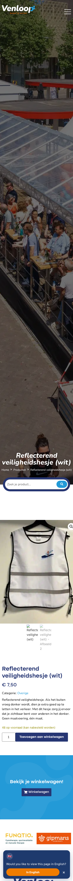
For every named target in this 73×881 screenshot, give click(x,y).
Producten (19, 470)
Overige (22, 693)
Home (5, 470)
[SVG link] (67, 11)
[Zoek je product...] (36, 484)
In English (33, 872)
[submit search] (61, 484)
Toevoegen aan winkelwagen (41, 737)
